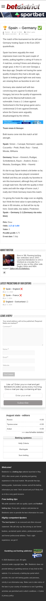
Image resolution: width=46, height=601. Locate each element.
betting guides (7, 485)
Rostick (7, 32)
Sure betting (23, 455)
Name (6, 349)
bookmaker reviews (20, 485)
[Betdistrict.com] (23, 6)
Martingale (23, 449)
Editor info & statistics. (20, 268)
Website (6, 365)
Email (5, 357)
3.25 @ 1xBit (14, 226)
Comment (7, 326)
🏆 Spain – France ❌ (12, 295)
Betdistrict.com (13, 560)
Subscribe (22, 403)
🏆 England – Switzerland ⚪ (15, 301)
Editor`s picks (31, 32)
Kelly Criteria (24, 443)
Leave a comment (10, 34)
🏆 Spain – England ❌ (13, 289)
